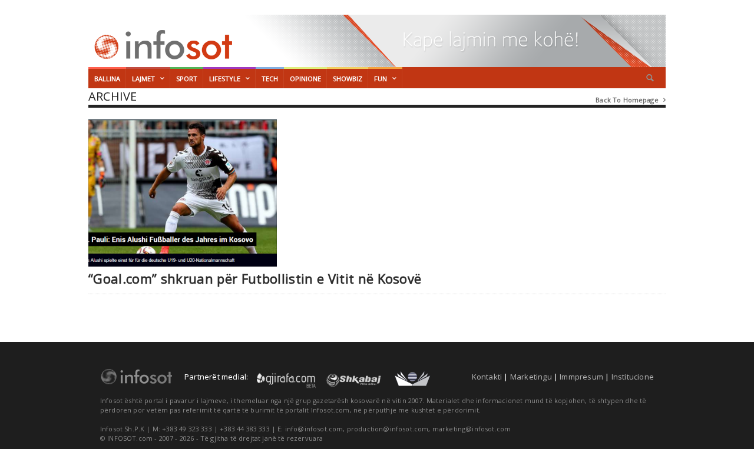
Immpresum (581, 376)
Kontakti (487, 376)
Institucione (632, 376)
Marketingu (531, 376)
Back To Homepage (631, 99)
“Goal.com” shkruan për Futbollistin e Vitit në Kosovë (255, 278)
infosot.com (161, 44)
